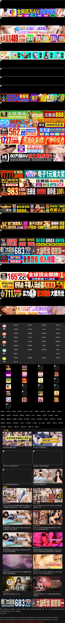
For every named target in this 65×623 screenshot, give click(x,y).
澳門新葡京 (39, 419)
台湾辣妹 (16, 333)
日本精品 (30, 329)
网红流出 (44, 337)
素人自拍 (58, 329)
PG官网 (8, 411)
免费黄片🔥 (30, 426)
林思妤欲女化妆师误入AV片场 (11, 594)
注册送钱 (37, 411)
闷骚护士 (58, 345)
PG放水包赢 (15, 415)
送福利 (48, 411)
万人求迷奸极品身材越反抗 (11, 484)
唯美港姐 (44, 333)
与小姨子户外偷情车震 (39, 447)
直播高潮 (22, 415)
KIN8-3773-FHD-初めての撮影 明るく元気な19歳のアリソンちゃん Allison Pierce (47, 572)
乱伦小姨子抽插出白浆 (39, 484)
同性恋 (58, 353)
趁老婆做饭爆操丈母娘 (9, 447)
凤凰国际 (9, 415)
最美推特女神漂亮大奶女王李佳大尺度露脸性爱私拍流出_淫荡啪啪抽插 (17, 572)
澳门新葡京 (26, 419)
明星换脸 (30, 345)
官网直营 (20, 411)
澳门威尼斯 (3, 426)
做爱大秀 (55, 423)
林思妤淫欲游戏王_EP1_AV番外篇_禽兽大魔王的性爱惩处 (47, 594)
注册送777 (43, 411)
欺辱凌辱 (16, 337)
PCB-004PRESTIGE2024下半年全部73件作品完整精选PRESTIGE (47, 506)
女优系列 (30, 341)
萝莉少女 (58, 325)
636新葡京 (59, 419)
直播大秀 (60, 423)
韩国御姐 (30, 333)
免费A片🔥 (16, 426)
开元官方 (22, 423)
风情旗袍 (16, 345)
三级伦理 (16, 329)
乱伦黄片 (56, 415)
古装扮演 (16, 341)
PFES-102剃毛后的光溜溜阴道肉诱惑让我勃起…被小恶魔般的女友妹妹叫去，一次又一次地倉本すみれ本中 (17, 507)
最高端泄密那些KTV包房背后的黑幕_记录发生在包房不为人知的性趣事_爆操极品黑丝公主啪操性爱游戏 (47, 551)
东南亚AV (58, 333)
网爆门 (58, 349)
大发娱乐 (33, 419)
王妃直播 (50, 415)
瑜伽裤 (44, 345)
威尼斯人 (3, 411)
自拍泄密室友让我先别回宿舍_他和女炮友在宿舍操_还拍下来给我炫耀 (17, 550)
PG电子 (31, 411)
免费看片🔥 (52, 419)
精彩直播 (28, 415)
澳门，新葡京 (42, 423)
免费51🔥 (9, 423)
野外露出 (58, 337)
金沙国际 (35, 423)
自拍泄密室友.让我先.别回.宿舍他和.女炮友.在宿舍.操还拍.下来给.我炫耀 (17, 528)
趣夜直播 (9, 419)
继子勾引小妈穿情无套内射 (11, 466)
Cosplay (44, 329)
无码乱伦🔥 (15, 423)
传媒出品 (16, 353)
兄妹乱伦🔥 (23, 426)
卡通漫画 (16, 349)
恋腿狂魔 (58, 341)
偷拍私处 (3, 419)
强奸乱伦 (30, 325)
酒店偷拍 (39, 415)
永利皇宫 (46, 419)
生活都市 (16, 358)
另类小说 (16, 362)
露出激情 (30, 349)
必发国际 (20, 419)
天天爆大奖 (28, 423)
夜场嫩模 (14, 419)
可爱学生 (44, 341)
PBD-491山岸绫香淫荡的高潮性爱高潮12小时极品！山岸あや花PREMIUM (47, 528)
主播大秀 (45, 415)
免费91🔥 (10, 426)
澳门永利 (26, 411)
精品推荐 (16, 325)
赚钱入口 (37, 426)
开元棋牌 (14, 411)
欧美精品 (44, 325)
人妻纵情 (44, 358)
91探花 (30, 337)
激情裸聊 (3, 423)
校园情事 (30, 358)
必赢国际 (3, 415)
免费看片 (49, 423)
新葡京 (53, 411)
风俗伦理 (58, 358)
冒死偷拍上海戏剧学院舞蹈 (41, 466)
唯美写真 (44, 349)
